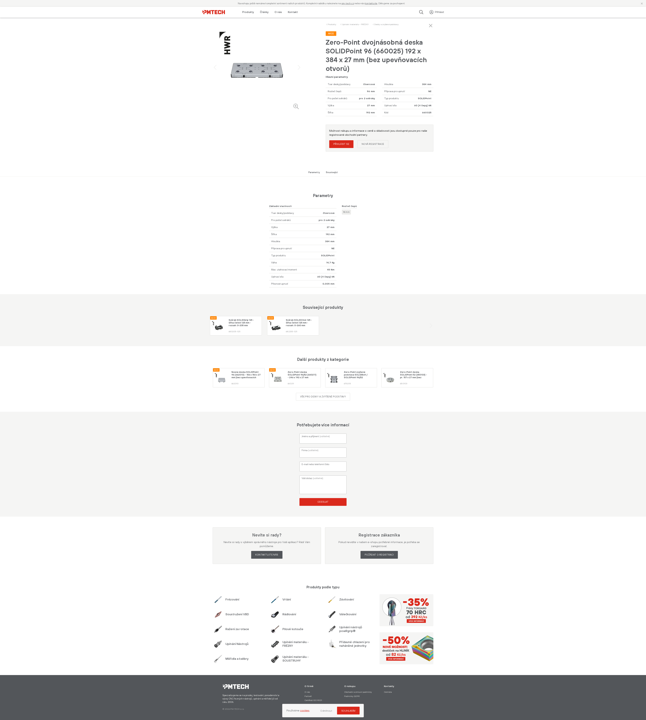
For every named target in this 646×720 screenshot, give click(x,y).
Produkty (332, 24)
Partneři (308, 696)
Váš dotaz (312, 478)
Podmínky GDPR (352, 696)
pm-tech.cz (348, 3)
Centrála (388, 692)
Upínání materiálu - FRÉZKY (355, 24)
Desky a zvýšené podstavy (386, 24)
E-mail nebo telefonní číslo (315, 464)
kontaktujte (371, 3)
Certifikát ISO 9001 (313, 700)
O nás (278, 12)
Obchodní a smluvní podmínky (358, 692)
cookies (304, 710)
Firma (310, 450)
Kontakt (293, 12)
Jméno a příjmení (316, 436)
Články (264, 12)
